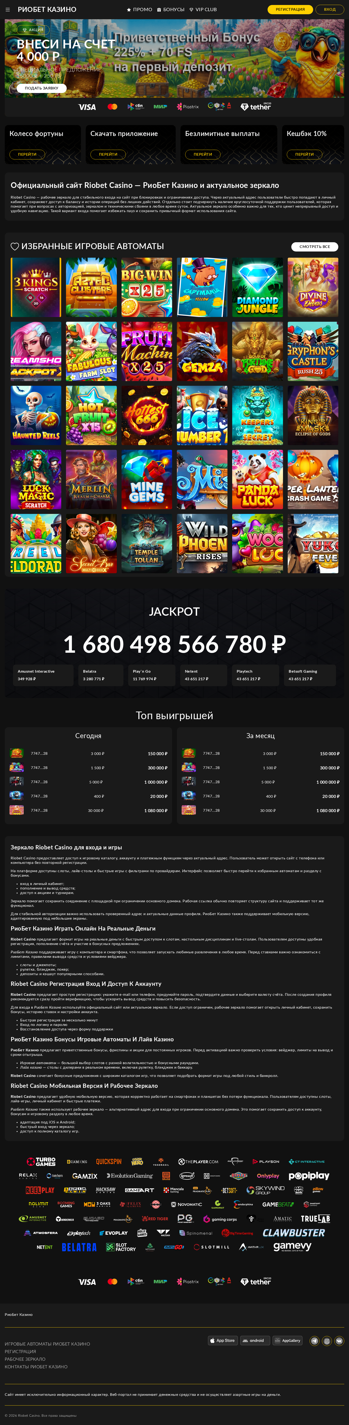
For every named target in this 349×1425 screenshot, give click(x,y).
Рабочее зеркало (25, 1359)
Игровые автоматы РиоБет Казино (47, 1344)
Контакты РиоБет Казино (36, 1367)
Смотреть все (315, 247)
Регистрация (290, 9)
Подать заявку (41, 88)
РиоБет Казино (47, 9)
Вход (330, 9)
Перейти (27, 154)
